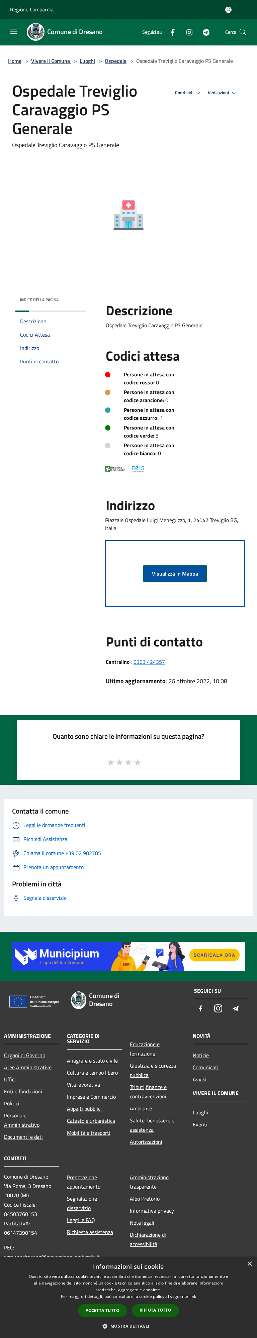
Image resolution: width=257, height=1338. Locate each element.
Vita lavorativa (83, 1085)
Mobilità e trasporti (88, 1133)
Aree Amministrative (28, 1067)
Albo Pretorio (145, 1199)
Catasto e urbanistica (91, 1121)
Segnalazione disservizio (82, 1203)
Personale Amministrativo (21, 1120)
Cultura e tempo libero (92, 1073)
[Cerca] (243, 32)
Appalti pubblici (84, 1109)
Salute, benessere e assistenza (152, 1125)
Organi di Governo (24, 1055)
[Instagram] (186, 31)
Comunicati (206, 1067)
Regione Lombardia (32, 9)
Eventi (200, 1124)
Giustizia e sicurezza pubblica (153, 1070)
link (192, 1296)
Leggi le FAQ (81, 1220)
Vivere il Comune (51, 61)
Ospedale (115, 61)
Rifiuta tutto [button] (155, 1310)
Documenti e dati (23, 1137)
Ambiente (141, 1108)
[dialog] (128, 1297)
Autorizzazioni (146, 1142)
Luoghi (87, 61)
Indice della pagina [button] (39, 299)
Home (14, 61)
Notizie (201, 1055)
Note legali (142, 1223)
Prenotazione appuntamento (83, 1182)
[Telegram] (203, 31)
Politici (11, 1103)
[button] (128, 1326)
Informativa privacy (152, 1211)
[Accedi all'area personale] (228, 10)
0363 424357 (149, 662)
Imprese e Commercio (91, 1097)
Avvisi (199, 1079)
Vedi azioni (219, 92)
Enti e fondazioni (23, 1091)
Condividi (184, 92)
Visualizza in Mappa (175, 574)
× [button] (249, 1263)
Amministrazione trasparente (149, 1182)
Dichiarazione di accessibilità (148, 1239)
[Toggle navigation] (13, 31)
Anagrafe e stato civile (92, 1061)
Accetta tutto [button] (102, 1310)
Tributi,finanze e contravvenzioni (148, 1091)
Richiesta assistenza (90, 1232)
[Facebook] (170, 31)
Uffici (10, 1079)
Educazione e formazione (145, 1049)
